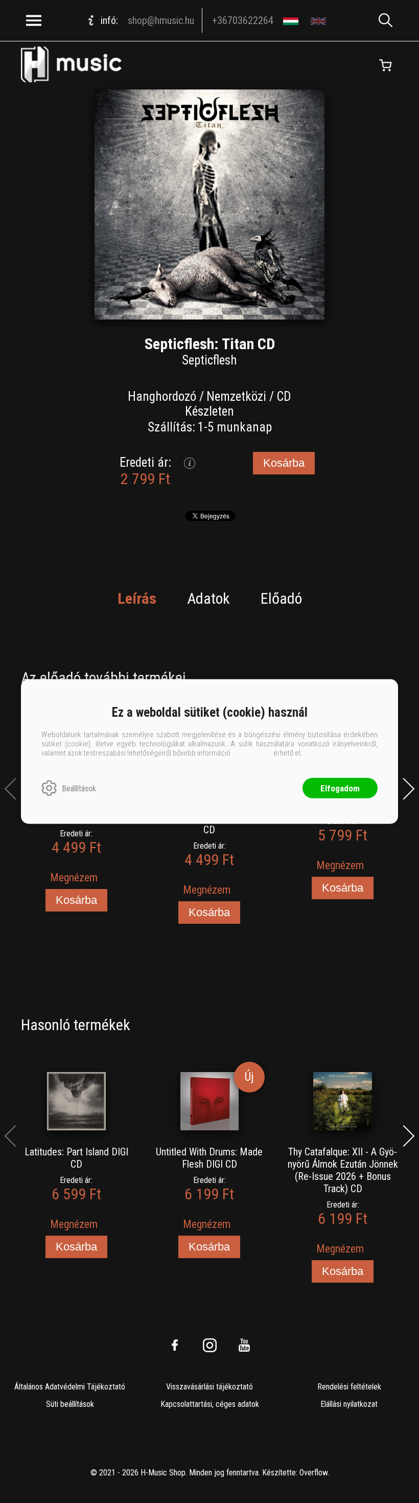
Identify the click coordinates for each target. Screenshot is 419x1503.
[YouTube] (244, 1345)
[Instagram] (209, 1345)
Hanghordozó (162, 396)
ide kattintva (252, 753)
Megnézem (74, 877)
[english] (320, 21)
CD (283, 396)
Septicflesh (209, 360)
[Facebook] (175, 1345)
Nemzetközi (236, 396)
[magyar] (292, 21)
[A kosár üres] (385, 65)
